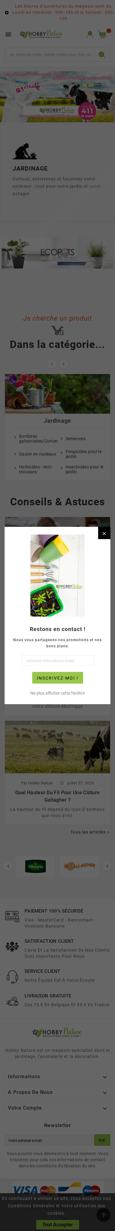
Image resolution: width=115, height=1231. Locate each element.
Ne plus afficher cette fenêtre (57, 693)
